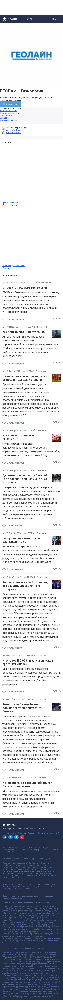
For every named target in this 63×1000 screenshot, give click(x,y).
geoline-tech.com (14, 130)
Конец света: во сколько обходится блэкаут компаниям (27, 784)
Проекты (22, 833)
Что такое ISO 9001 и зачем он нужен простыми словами (27, 662)
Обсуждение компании (11, 113)
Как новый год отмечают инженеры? (19, 437)
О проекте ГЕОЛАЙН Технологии (24, 287)
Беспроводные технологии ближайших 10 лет (21, 540)
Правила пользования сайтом (41, 885)
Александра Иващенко (13, 266)
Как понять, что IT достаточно (23, 331)
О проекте (11, 833)
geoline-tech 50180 (11, 204)
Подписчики (7, 115)
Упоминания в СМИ (9, 120)
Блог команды (8, 110)
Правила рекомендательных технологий (28, 888)
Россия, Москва (13, 132)
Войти (55, 19)
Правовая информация (12, 885)
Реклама (32, 833)
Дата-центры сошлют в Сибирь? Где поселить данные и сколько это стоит (24, 479)
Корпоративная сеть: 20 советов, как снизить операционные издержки (25, 586)
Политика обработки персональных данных (22, 887)
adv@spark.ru (38, 850)
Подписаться (10, 104)
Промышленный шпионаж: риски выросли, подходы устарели (24, 378)
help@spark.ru (8, 850)
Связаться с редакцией (48, 833)
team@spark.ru (18, 848)
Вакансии (4, 118)
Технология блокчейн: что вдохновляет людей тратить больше (22, 708)
